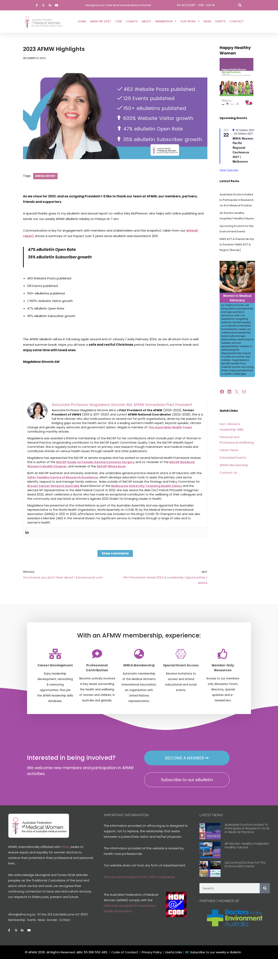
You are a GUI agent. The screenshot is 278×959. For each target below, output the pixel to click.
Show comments (115, 553)
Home (82, 21)
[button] (240, 5)
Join (201, 5)
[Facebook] (222, 391)
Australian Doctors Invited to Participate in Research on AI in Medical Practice (237, 199)
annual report (45, 176)
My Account (186, 5)
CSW (118, 21)
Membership (164, 21)
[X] (236, 391)
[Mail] (244, 391)
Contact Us (228, 472)
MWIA (65, 847)
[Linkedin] (27, 532)
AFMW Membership (234, 465)
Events (220, 21)
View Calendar (229, 170)
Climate (132, 21)
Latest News (229, 450)
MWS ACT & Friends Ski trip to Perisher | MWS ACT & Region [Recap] (237, 244)
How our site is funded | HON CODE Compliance (139, 877)
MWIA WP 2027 (100, 21)
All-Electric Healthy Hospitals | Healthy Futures (247, 845)
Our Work (188, 21)
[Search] (265, 888)
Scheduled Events (233, 457)
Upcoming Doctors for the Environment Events (245, 864)
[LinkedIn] (229, 391)
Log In (210, 5)
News (207, 21)
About (146, 21)
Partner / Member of (219, 901)
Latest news (211, 815)
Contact (237, 21)
